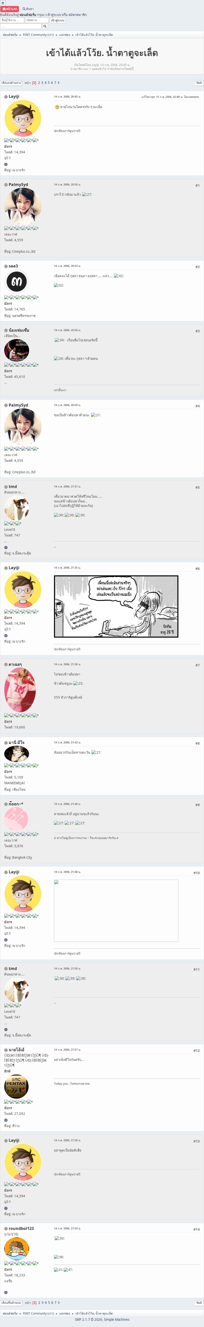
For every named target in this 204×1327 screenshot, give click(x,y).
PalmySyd (18, 184)
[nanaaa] (5, 1292)
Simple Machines (116, 1319)
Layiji (14, 96)
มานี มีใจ (16, 742)
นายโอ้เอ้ (16, 1049)
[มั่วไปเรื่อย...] (5, 547)
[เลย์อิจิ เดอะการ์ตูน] (5, 164)
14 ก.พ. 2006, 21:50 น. (67, 968)
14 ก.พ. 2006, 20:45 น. (67, 96)
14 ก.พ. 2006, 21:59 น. (67, 1228)
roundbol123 (21, 1228)
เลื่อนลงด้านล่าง (11, 83)
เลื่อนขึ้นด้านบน (11, 1303)
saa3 (13, 266)
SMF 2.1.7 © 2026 (88, 1319)
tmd (13, 486)
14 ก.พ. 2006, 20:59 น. (67, 405)
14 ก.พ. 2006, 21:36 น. (67, 664)
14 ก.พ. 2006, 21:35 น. (67, 567)
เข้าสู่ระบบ (53, 14)
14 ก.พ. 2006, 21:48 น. (67, 872)
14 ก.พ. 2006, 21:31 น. (67, 486)
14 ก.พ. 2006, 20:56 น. (67, 330)
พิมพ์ (199, 83)
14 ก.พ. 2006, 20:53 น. (67, 266)
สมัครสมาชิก (77, 14)
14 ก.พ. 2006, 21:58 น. (67, 1140)
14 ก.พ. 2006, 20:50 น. (67, 184)
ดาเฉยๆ (15, 664)
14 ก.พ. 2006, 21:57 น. (67, 1049)
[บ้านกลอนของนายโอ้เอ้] (5, 1120)
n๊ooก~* (16, 804)
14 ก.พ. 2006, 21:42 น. (67, 742)
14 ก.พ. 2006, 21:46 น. (67, 804)
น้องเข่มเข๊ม (19, 330)
